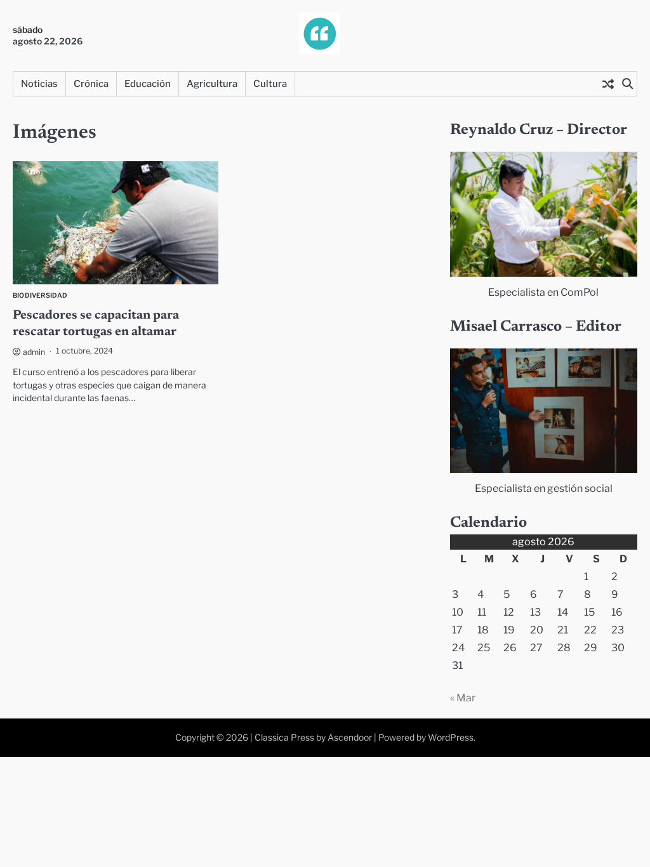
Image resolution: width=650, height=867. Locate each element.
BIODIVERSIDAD (40, 295)
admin (34, 352)
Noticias (39, 83)
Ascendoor (350, 737)
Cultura (270, 83)
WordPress (451, 737)
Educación (147, 83)
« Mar (462, 698)
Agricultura (212, 83)
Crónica (91, 83)
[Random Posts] (608, 83)
